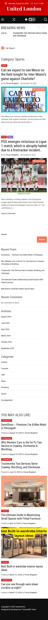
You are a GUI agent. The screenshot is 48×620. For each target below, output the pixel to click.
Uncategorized (6, 400)
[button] (44, 27)
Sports (4, 65)
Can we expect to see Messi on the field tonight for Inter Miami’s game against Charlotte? (23, 74)
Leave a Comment (8, 213)
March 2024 (6, 336)
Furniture (4, 368)
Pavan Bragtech (12, 83)
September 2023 (7, 348)
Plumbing (5, 387)
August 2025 (6, 317)
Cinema (4, 362)
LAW (3, 375)
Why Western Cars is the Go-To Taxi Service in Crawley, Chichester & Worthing (21, 446)
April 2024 (5, 329)
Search (4, 234)
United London (24, 8)
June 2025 (5, 323)
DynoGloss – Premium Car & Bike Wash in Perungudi (22, 255)
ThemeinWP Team (29, 609)
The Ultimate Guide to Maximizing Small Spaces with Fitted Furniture (21, 516)
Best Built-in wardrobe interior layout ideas (17, 289)
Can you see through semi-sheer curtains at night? (19, 586)
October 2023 (6, 342)
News (4, 137)
